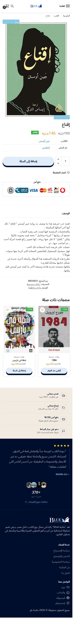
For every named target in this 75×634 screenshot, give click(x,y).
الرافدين (46, 147)
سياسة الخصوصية (61, 562)
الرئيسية (66, 16)
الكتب (56, 16)
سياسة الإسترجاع (62, 550)
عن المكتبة (64, 567)
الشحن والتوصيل (61, 556)
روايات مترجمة (33, 284)
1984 (54, 360)
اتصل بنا (66, 573)
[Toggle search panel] (12, 6)
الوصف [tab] (66, 213)
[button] (7, 6)
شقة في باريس (19, 360)
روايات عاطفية (35, 287)
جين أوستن (44, 141)
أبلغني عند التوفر (54, 370)
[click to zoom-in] (36, 69)
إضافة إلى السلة (28, 161)
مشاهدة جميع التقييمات (38, 502)
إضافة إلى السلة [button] (19, 370)
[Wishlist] (42, 310)
